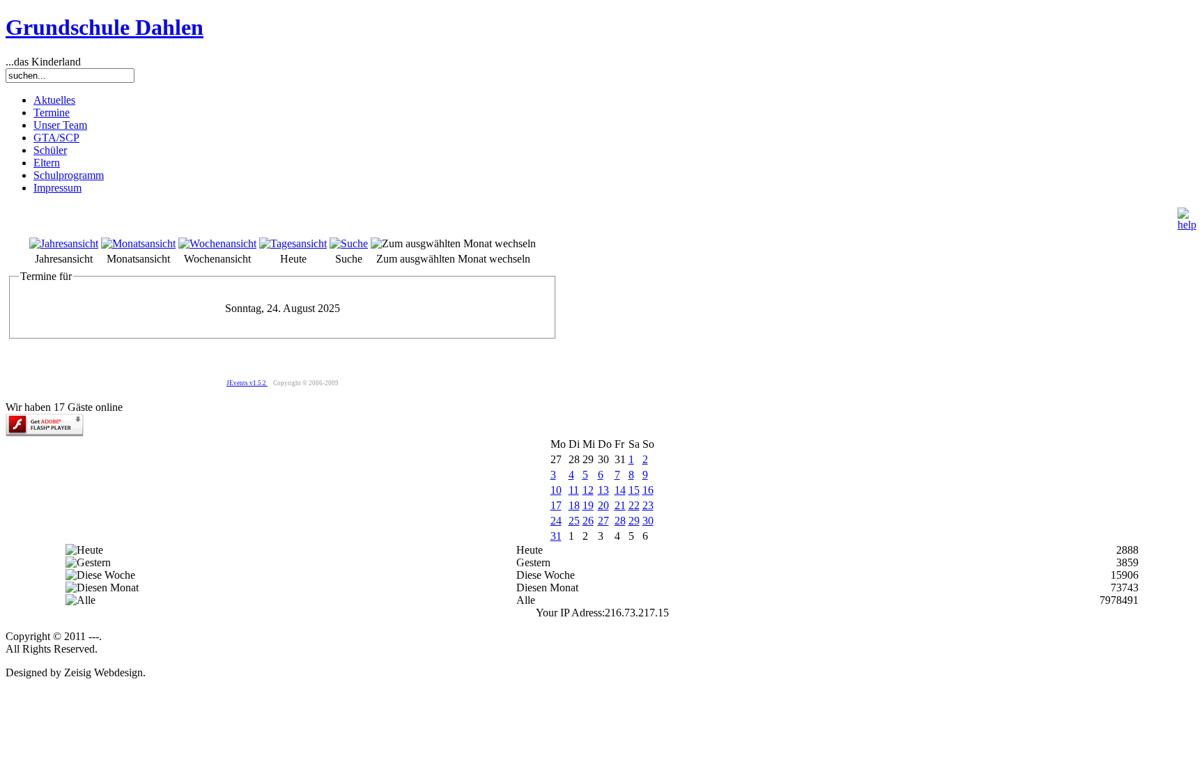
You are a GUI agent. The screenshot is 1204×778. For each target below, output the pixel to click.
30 (648, 521)
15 (634, 490)
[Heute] (293, 243)
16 (648, 490)
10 (556, 490)
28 (620, 521)
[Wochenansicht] (217, 243)
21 (620, 505)
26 (588, 521)
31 (556, 536)
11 (574, 490)
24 (556, 521)
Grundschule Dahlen (104, 27)
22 (634, 505)
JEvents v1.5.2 (247, 383)
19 (588, 505)
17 (556, 505)
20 (603, 505)
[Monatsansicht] (138, 243)
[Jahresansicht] (63, 243)
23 (648, 505)
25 (574, 521)
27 (603, 521)
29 (634, 521)
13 (603, 490)
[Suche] (349, 243)
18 (574, 505)
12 (588, 490)
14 (620, 490)
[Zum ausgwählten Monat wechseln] (453, 243)
